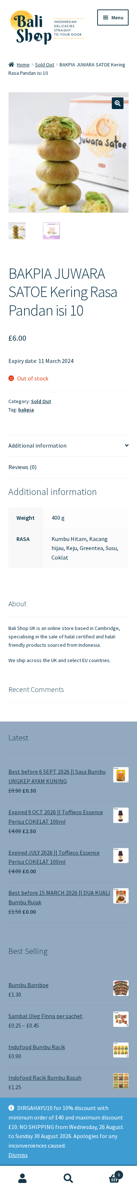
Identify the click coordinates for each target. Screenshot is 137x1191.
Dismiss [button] (18, 1155)
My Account (23, 1178)
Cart (105, 1172)
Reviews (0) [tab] (22, 467)
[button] (117, 103)
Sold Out (44, 64)
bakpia (26, 409)
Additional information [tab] (37, 445)
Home (23, 64)
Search (68, 1178)
